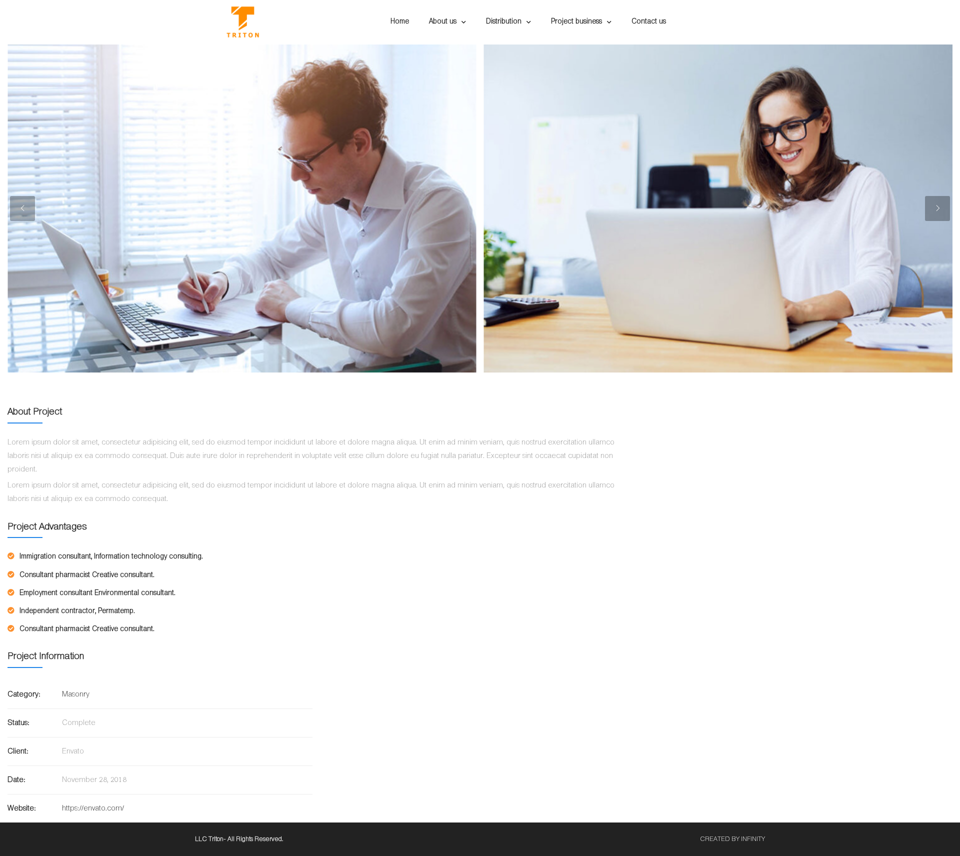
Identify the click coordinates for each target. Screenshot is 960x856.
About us (442, 22)
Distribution (504, 22)
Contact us (649, 22)
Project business (576, 22)
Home (399, 22)
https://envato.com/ (93, 808)
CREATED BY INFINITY (732, 839)
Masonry (76, 694)
